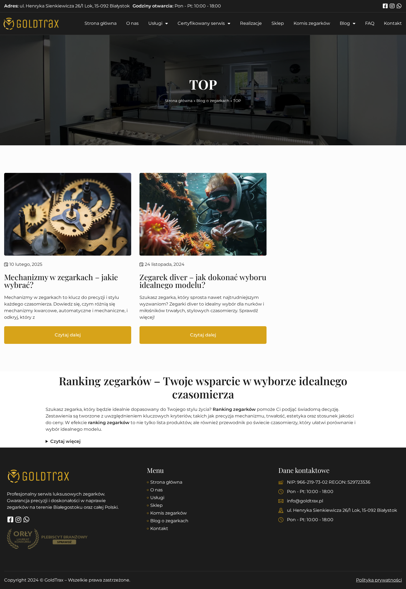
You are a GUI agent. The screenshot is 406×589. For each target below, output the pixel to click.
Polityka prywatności (379, 580)
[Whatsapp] (399, 6)
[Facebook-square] (385, 6)
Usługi (155, 23)
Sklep (277, 23)
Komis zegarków (312, 23)
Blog (345, 23)
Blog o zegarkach (212, 100)
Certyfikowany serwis (201, 23)
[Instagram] (392, 6)
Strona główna (101, 23)
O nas (132, 23)
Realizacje (251, 23)
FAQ (369, 23)
